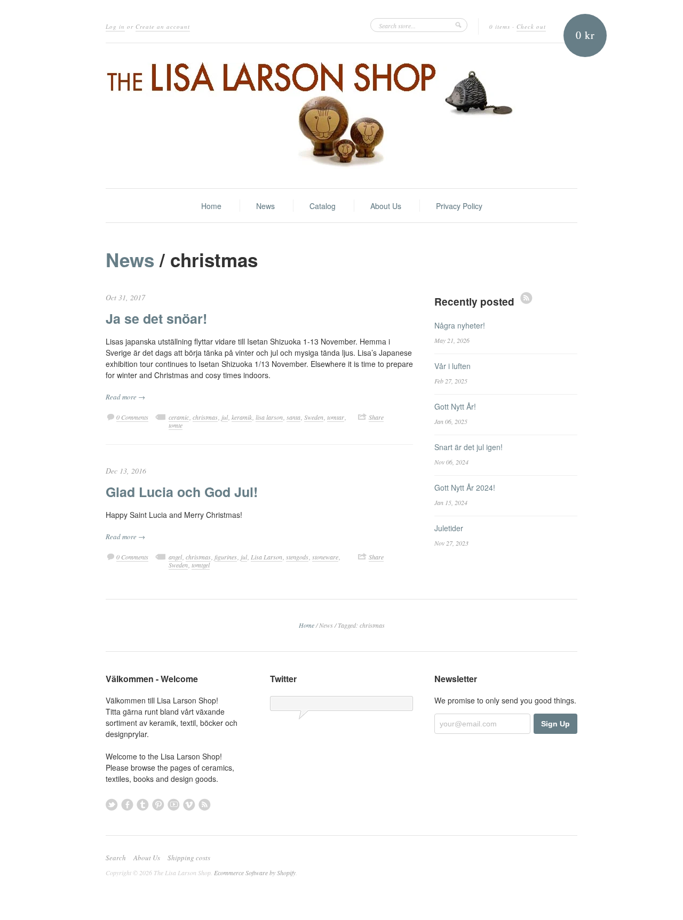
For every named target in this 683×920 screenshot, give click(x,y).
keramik (242, 417)
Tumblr (143, 804)
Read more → (125, 397)
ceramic (179, 417)
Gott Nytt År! (455, 406)
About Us (385, 206)
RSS (526, 298)
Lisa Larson (266, 557)
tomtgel (201, 565)
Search (116, 857)
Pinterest (158, 804)
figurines (226, 557)
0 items (499, 26)
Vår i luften (452, 366)
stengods (297, 557)
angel (175, 557)
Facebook (127, 804)
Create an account (163, 26)
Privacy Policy (459, 206)
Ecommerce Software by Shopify (255, 872)
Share (376, 417)
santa (293, 417)
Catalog (322, 206)
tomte (175, 425)
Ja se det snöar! (156, 318)
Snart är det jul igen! (468, 447)
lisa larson (269, 417)
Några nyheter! (459, 325)
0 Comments (132, 417)
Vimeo (189, 804)
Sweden (313, 417)
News (265, 206)
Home (211, 206)
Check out (531, 26)
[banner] (341, 115)
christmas (205, 417)
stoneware (325, 557)
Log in (115, 26)
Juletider (448, 528)
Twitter (112, 804)
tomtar (335, 417)
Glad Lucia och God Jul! (182, 491)
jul (224, 417)
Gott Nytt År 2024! (464, 487)
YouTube (174, 804)
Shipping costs (189, 857)
